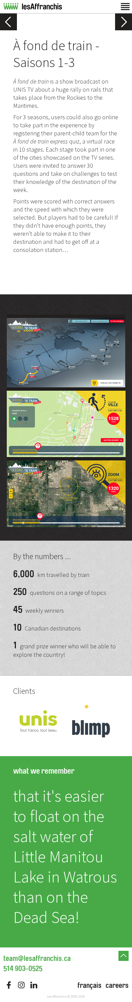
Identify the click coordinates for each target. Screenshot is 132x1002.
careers (117, 985)
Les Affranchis (57, 996)
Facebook (8, 985)
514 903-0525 (22, 968)
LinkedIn (33, 985)
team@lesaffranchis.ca (37, 958)
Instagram (21, 985)
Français (90, 985)
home (32, 6)
